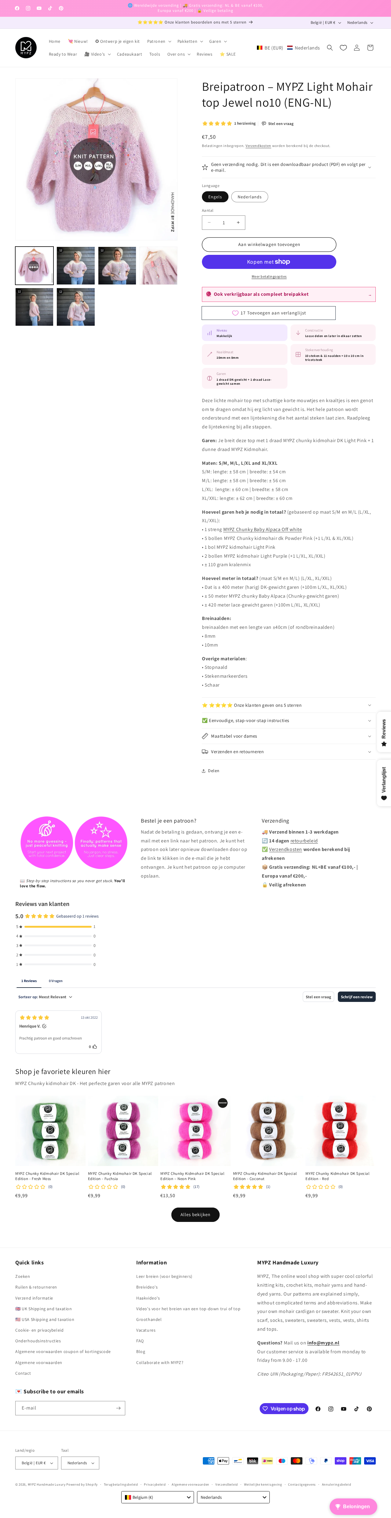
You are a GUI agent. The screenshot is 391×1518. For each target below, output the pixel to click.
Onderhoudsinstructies (38, 1341)
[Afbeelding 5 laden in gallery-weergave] (34, 307)
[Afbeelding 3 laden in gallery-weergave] (117, 266)
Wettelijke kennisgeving (263, 1484)
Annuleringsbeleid (336, 1484)
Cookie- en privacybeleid (39, 1330)
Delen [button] (214, 770)
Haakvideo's (148, 1298)
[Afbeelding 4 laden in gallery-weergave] (158, 266)
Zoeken (22, 1276)
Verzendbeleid (226, 1484)
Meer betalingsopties (269, 276)
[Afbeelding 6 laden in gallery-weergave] (76, 307)
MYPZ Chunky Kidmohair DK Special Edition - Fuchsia (120, 1176)
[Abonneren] (118, 1408)
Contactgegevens (302, 1484)
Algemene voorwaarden (38, 1362)
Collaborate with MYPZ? (159, 1362)
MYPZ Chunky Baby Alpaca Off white (262, 529)
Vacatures (145, 1330)
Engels (215, 197)
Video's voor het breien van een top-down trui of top (188, 1308)
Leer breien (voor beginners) (164, 1276)
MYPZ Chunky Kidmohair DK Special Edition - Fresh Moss (47, 1176)
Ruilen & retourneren (36, 1287)
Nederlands (250, 197)
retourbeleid (304, 841)
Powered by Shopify (82, 1484)
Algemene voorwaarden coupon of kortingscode (63, 1351)
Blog (140, 1351)
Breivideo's (147, 1287)
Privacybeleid (155, 1484)
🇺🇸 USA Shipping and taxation (44, 1319)
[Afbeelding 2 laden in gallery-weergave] (76, 266)
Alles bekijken (195, 1214)
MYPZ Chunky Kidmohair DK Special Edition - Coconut (265, 1176)
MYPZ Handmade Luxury (47, 1484)
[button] (159, 41)
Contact (23, 1373)
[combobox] (157, 1497)
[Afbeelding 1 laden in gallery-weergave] (34, 266)
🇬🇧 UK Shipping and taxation (43, 1308)
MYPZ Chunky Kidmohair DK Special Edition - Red (337, 1176)
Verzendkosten (258, 145)
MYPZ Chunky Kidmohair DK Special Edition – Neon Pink (192, 1176)
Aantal (207, 210)
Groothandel (149, 1319)
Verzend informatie (34, 1298)
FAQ (140, 1341)
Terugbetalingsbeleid (121, 1484)
